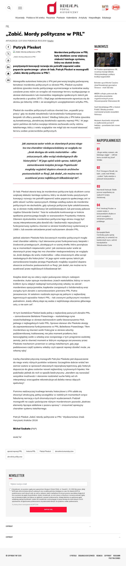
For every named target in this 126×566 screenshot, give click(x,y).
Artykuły (83, 17)
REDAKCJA (99, 555)
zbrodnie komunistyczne (64, 451)
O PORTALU (73, 555)
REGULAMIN (116, 555)
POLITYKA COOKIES (114, 558)
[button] (90, 526)
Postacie (61, 17)
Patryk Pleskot (45, 451)
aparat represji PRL (14, 451)
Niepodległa (94, 17)
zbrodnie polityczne (14, 457)
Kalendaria (71, 17)
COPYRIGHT (107, 555)
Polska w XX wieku (35, 17)
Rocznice (50, 17)
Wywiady (20, 17)
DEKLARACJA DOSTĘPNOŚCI (86, 555)
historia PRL (30, 451)
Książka (50, 41)
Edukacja (106, 17)
